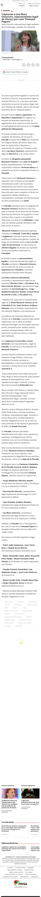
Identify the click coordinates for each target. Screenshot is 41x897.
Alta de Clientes (28, 870)
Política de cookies (30, 874)
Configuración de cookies (10, 876)
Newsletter (31, 867)
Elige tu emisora (33, 5)
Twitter (28, 65)
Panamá (28, 617)
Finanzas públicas (32, 605)
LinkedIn (33, 65)
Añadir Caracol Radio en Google (16, 72)
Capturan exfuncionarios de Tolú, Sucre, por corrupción (30, 802)
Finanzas (7, 614)
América (15, 608)
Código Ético (35, 876)
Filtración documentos (24, 623)
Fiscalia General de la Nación (13, 617)
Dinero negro (19, 626)
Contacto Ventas (20, 867)
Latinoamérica (18, 605)
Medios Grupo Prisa (20, 887)
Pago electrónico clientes (14, 870)
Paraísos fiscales (10, 620)
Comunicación (18, 614)
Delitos (6, 608)
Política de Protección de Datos (14, 874)
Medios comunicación (11, 611)
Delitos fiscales (32, 602)
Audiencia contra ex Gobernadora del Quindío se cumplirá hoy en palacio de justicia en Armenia (9, 804)
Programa (22, 5)
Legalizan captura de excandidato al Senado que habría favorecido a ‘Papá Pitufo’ (14, 848)
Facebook (24, 65)
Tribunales (8, 626)
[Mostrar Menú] (2, 5)
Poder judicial (8, 602)
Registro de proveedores (16, 872)
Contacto (10, 867)
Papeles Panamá (27, 611)
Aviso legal (29, 872)
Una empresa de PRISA (20, 882)
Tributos (7, 605)
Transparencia (24, 876)
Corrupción (20, 602)
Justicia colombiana (25, 620)
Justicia (6, 10)
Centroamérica (9, 623)
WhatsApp (37, 65)
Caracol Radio (9, 5)
